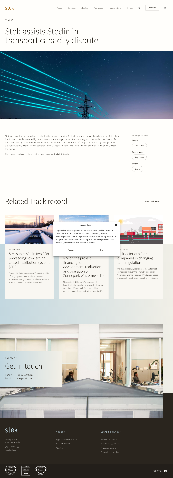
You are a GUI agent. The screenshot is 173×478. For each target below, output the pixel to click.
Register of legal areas (110, 443)
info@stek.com (24, 378)
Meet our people (63, 443)
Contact (130, 8)
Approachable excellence (66, 439)
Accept (70, 250)
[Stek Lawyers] (9, 8)
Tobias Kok (139, 145)
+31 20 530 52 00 (12, 447)
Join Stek (152, 7)
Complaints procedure (110, 452)
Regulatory (139, 157)
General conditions (109, 439)
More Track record (152, 201)
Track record (98, 8)
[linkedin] (165, 470)
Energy (138, 169)
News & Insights (115, 8)
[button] (116, 225)
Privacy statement (108, 448)
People (59, 8)
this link (57, 154)
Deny (102, 250)
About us (84, 8)
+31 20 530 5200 (24, 375)
